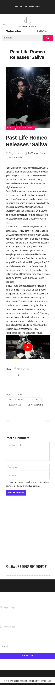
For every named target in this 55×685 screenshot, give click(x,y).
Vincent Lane (38, 153)
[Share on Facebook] (15, 369)
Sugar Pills (15, 405)
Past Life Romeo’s (27, 215)
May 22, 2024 (16, 153)
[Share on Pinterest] (28, 369)
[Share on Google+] (23, 369)
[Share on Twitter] (18, 369)
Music (20, 395)
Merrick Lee (45, 681)
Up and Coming (35, 405)
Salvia (35, 400)
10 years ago (9, 607)
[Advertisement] (27, 531)
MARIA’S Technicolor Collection (15, 602)
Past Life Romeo (17, 400)
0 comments (15, 157)
